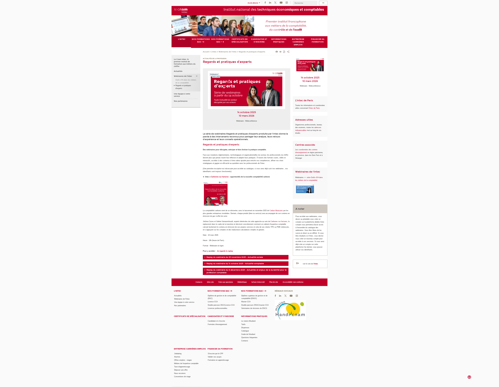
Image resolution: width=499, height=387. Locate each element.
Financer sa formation (220, 349)
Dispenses (245, 328)
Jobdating (177, 354)
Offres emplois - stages (183, 360)
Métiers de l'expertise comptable (186, 363)
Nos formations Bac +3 (220, 291)
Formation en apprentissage (218, 360)
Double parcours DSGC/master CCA (255, 305)
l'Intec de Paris (314, 108)
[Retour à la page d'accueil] (180, 10)
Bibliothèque (242, 282)
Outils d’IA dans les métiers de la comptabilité (185, 81)
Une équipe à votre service (182, 95)
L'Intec (213, 52)
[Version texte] (280, 52)
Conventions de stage (182, 377)
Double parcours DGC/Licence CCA (221, 305)
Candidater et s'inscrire (221, 316)
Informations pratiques (254, 316)
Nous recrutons (180, 373)
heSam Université (258, 282)
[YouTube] (281, 2)
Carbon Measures (276, 210)
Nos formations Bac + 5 (253, 291)
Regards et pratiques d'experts (252, 52)
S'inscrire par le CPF (215, 354)
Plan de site (273, 282)
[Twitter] (275, 2)
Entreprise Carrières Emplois (190, 349)
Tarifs (243, 324)
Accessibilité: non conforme (293, 282)
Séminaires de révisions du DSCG (254, 308)
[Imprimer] (277, 52)
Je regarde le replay (224, 251)
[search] (305, 3)
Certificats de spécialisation (189, 316)
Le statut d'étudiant (248, 321)
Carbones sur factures (220, 177)
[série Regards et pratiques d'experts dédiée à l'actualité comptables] (306, 177)
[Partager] (288, 52)
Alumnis (177, 357)
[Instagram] (286, 2)
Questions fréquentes (249, 337)
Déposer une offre (181, 370)
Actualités (178, 71)
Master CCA (246, 302)
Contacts (199, 282)
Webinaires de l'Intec (228, 52)
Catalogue (245, 331)
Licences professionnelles (217, 308)
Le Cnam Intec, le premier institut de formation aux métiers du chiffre (184, 63)
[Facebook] (265, 2)
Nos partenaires (181, 101)
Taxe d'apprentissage (182, 367)
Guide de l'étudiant (248, 334)
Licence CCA (213, 302)
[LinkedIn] (270, 2)
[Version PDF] (284, 52)
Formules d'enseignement (217, 324)
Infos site (210, 282)
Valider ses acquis (215, 357)
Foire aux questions (225, 282)
